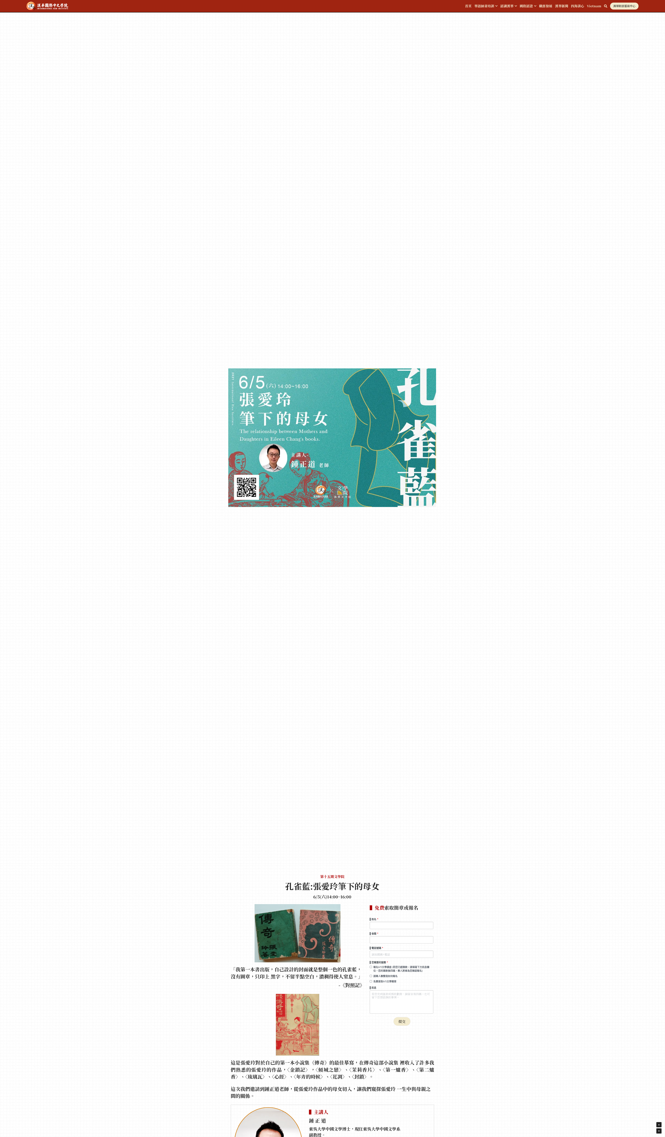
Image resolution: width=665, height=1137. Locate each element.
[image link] (47, 5)
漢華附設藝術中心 (624, 6)
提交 (401, 1021)
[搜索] (605, 6)
